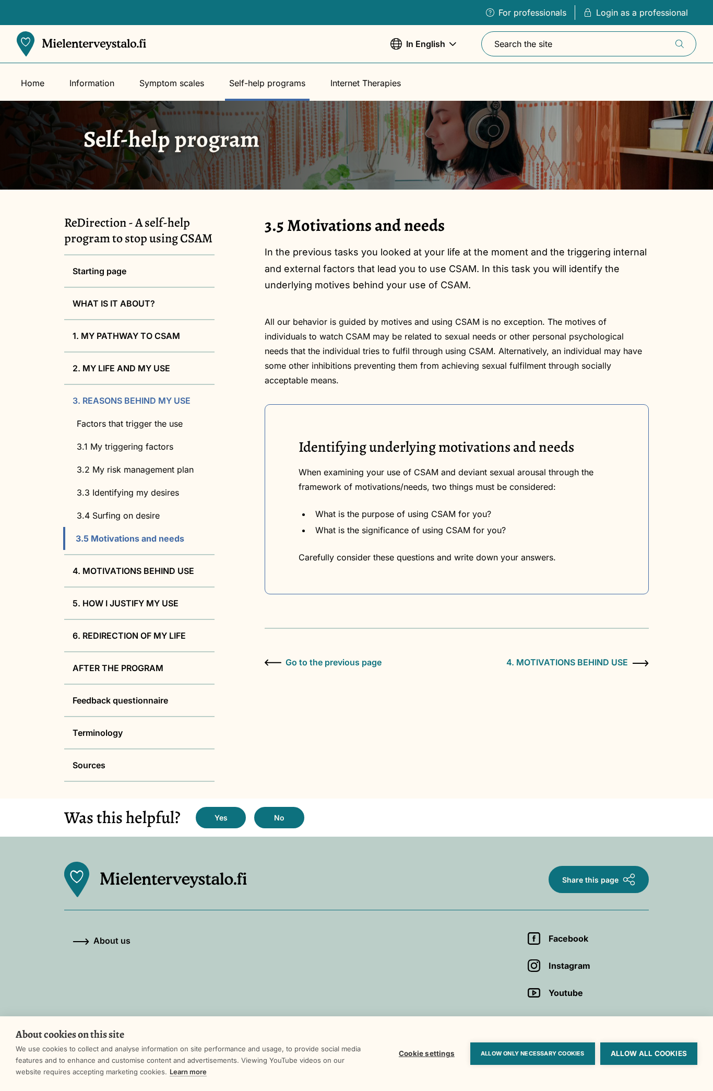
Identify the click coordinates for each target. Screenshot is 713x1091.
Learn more (188, 1071)
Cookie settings (427, 1053)
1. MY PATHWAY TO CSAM (126, 336)
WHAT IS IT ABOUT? (114, 303)
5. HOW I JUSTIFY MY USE (126, 603)
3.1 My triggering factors (125, 446)
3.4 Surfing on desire (118, 515)
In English (417, 49)
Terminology (98, 733)
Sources (89, 765)
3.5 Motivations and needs (130, 538)
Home (32, 83)
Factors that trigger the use (130, 423)
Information (91, 83)
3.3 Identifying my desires (128, 492)
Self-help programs (267, 83)
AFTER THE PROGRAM (118, 668)
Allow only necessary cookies (533, 1053)
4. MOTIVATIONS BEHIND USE (133, 571)
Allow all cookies (649, 1053)
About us (111, 940)
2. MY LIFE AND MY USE (121, 368)
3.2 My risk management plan (135, 469)
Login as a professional (642, 12)
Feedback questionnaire (120, 700)
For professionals (532, 12)
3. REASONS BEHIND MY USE (132, 400)
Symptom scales (171, 83)
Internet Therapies (365, 83)
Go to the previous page (334, 662)
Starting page (99, 271)
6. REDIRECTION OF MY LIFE (129, 635)
